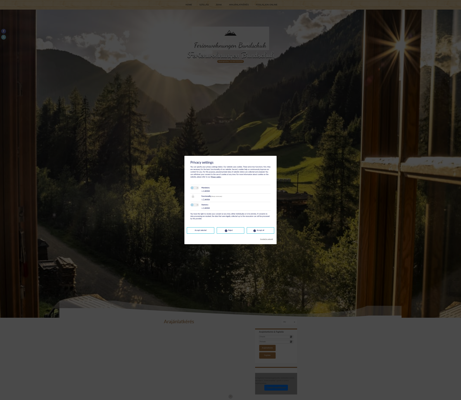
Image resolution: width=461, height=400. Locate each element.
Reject (230, 230)
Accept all (260, 230)
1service (205, 191)
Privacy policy (216, 177)
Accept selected (200, 230)
